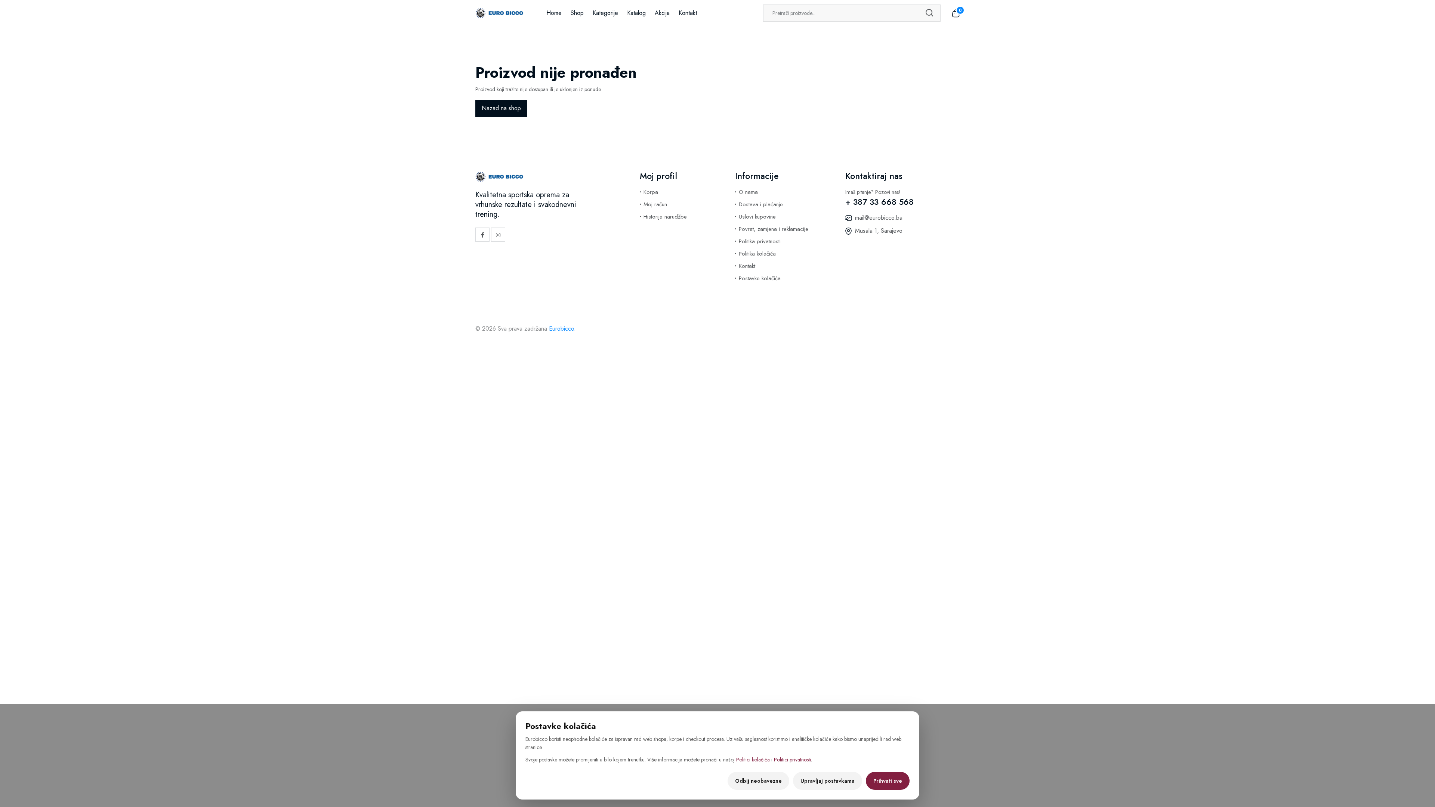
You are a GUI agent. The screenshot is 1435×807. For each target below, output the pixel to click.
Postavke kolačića (760, 278)
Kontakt (688, 13)
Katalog (636, 13)
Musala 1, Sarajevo (878, 230)
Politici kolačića (753, 759)
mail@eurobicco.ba (878, 217)
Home (554, 13)
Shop (577, 13)
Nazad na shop (501, 108)
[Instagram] (498, 235)
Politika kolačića (757, 254)
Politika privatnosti (760, 241)
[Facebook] (482, 235)
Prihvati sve (887, 781)
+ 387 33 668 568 (879, 202)
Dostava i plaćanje (761, 204)
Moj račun (655, 204)
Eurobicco (561, 328)
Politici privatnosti (792, 759)
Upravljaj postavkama (827, 781)
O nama (748, 192)
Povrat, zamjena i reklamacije (773, 229)
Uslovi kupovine (757, 217)
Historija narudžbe (665, 217)
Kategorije (605, 13)
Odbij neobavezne (758, 781)
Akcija (662, 13)
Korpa (651, 192)
